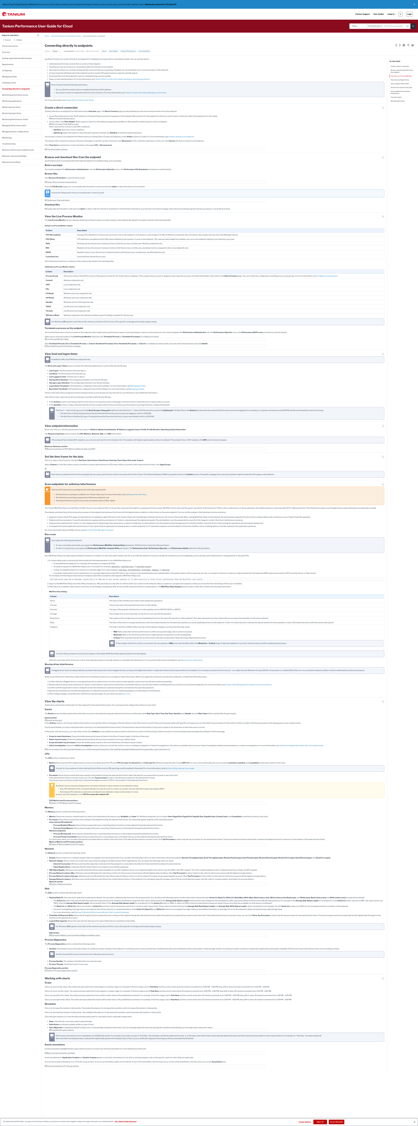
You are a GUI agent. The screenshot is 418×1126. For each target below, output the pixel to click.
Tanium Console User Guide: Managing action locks (145, 93)
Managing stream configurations (15, 132)
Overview (6, 52)
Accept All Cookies (336, 1122)
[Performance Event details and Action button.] (155, 749)
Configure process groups (326, 276)
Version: (47, 51)
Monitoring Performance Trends (15, 119)
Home (47, 36)
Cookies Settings (305, 1122)
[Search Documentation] (413, 26)
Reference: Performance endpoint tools (18, 150)
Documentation (144, 51)
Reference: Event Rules (11, 162)
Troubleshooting (9, 144)
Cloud (104, 51)
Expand (8, 40)
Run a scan (126, 694)
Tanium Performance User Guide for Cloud (66, 36)
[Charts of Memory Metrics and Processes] (158, 844)
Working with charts (398, 101)
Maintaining (7, 138)
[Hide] (38, 35)
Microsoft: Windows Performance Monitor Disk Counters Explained (102, 912)
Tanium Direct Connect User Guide (80, 100)
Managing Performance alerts (14, 125)
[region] (209, 1122)
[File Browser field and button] (155, 200)
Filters (354, 26)
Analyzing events (9, 83)
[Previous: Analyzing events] (396, 45)
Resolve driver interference (192, 660)
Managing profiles (9, 77)
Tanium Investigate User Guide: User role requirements (301, 745)
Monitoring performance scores (15, 95)
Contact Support (362, 14)
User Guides (378, 14)
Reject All (320, 1122)
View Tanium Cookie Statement (126, 1121)
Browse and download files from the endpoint (402, 71)
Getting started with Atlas (136, 494)
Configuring (7, 70)
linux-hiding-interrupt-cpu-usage (181, 768)
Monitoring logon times (11, 113)
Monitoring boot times (11, 107)
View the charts (396, 97)
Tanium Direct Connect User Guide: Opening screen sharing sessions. (122, 79)
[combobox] (386, 26)
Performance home (10, 46)
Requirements (7, 64)
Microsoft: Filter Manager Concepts (99, 530)
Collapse (19, 40)
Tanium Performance (128, 51)
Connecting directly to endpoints (16, 89)
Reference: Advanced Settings (14, 156)
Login (409, 14)
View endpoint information (400, 84)
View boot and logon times (400, 80)
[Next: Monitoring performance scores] (400, 45)
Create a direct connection (400, 66)
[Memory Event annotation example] (155, 1053)
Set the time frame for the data (401, 87)
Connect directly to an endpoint (181, 137)
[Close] (414, 1122)
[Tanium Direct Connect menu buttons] (155, 182)
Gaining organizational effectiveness (17, 58)
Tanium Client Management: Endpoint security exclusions (248, 685)
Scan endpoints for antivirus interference (400, 92)
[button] (414, 4)
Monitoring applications (12, 101)
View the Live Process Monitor (401, 76)
